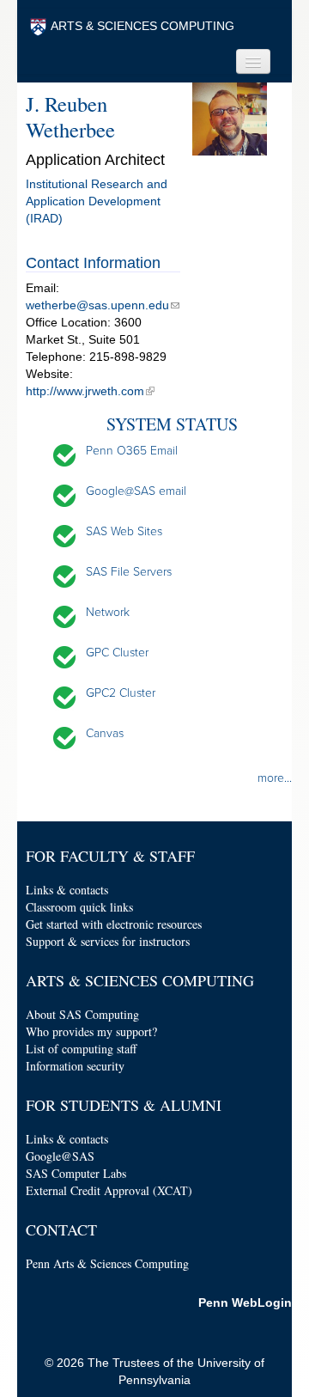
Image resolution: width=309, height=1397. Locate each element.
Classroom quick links (79, 907)
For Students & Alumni (123, 1105)
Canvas (105, 733)
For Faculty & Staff (110, 855)
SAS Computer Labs (76, 1173)
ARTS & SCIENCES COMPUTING (142, 26)
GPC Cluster (117, 652)
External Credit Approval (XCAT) (109, 1190)
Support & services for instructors (108, 941)
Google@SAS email (136, 491)
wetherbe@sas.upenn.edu (97, 305)
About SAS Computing (82, 1014)
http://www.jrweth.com (85, 391)
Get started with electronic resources (114, 924)
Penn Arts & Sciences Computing (107, 1263)
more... (275, 778)
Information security (75, 1066)
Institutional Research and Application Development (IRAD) (96, 201)
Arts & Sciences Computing (140, 980)
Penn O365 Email (132, 450)
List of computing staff (81, 1048)
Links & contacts (67, 890)
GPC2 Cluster (120, 693)
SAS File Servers (129, 571)
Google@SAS (60, 1156)
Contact (61, 1229)
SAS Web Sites (124, 531)
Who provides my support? (91, 1031)
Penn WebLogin (245, 1302)
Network (108, 612)
